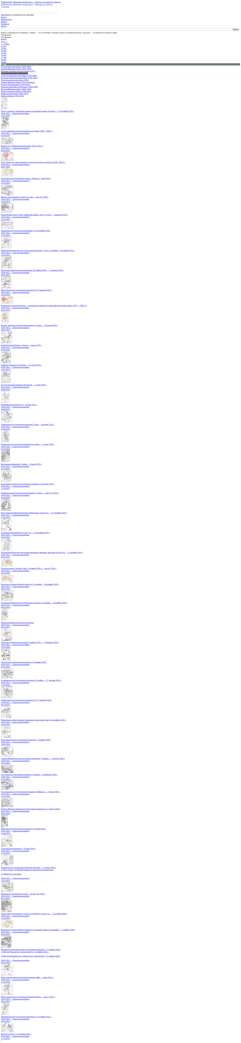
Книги (4, 26)
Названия (5, 24)
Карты (4, 17)
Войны (4, 22)
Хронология (6, 19)
